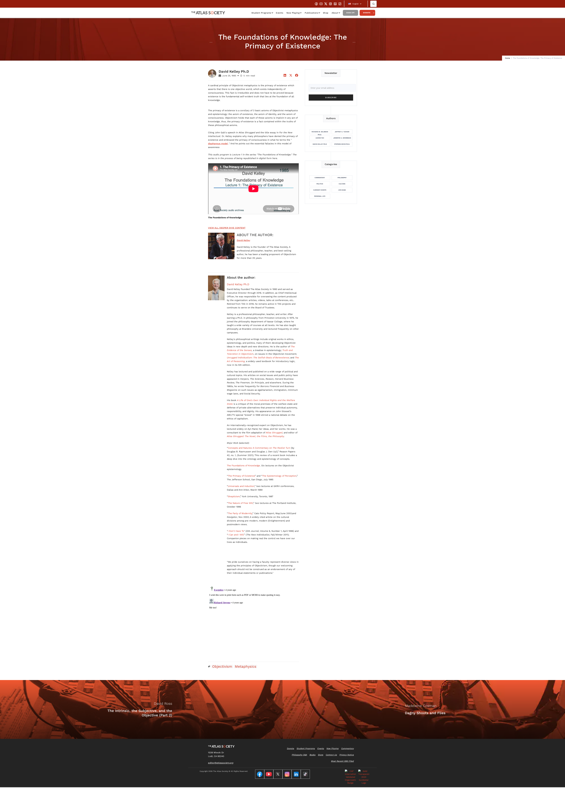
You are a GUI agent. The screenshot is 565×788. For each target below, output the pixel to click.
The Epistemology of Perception (279, 476)
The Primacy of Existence (241, 476)
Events (279, 13)
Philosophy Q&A (299, 755)
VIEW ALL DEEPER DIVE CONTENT (226, 228)
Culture (342, 184)
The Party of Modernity (240, 513)
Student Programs (261, 13)
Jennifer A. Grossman (342, 138)
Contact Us (331, 755)
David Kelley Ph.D (238, 284)
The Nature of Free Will (240, 503)
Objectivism (222, 666)
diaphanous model (218, 143)
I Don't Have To (236, 531)
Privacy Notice (346, 755)
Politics (319, 184)
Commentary (320, 177)
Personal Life (319, 196)
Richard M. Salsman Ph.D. (320, 132)
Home (507, 58)
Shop (325, 13)
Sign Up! (350, 13)
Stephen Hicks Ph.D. (342, 144)
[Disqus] (253, 621)
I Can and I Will (236, 534)
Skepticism (234, 496)
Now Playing (293, 13)
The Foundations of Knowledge (243, 465)
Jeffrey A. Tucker (342, 132)
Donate (366, 13)
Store (320, 755)
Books (312, 755)
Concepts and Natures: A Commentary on (259, 448)
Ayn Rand (342, 190)
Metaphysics (245, 666)
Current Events (319, 190)
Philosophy (342, 177)
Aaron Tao (320, 138)
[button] (356, 4)
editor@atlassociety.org (220, 763)
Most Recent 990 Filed (342, 761)
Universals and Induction (241, 486)
